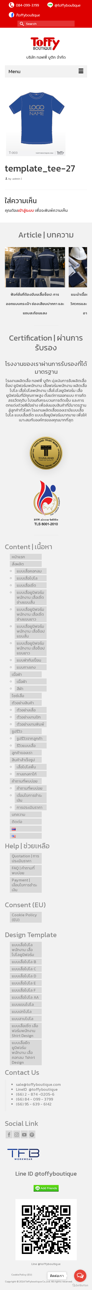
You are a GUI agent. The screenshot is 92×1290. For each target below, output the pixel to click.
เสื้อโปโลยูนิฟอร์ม (61, 390)
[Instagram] (16, 1134)
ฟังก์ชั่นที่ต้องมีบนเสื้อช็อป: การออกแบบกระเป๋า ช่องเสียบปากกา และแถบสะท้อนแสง (35, 304)
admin (16, 179)
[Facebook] (9, 1134)
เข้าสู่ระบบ (26, 210)
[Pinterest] (31, 1134)
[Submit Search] (21, 24)
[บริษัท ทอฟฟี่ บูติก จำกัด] (46, 44)
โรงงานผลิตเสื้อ (18, 381)
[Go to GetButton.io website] (80, 1285)
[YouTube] (24, 1134)
